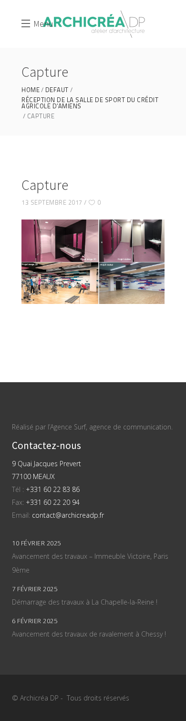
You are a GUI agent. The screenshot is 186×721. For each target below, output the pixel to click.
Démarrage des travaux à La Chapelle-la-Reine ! (84, 601)
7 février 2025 (34, 589)
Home (30, 90)
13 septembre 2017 (52, 202)
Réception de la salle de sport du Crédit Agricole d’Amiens (89, 103)
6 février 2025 (34, 621)
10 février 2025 (36, 543)
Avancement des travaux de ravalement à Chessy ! (89, 633)
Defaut (57, 90)
